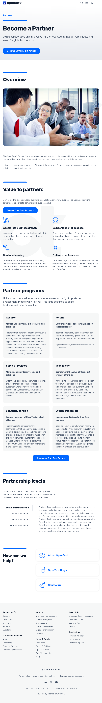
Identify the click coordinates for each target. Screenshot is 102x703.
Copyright (29, 688)
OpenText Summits (43, 653)
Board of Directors (10, 646)
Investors (7, 623)
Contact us (54, 585)
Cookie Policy (50, 676)
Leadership (7, 643)
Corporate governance (12, 650)
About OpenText (58, 555)
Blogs (38, 657)
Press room (40, 643)
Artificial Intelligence (44, 619)
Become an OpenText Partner (21, 51)
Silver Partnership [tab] (20, 519)
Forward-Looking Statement (71, 676)
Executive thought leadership (81, 616)
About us (6, 639)
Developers (8, 619)
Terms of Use (37, 676)
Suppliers (7, 630)
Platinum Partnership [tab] (17, 507)
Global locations (75, 639)
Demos (72, 626)
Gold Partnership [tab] (20, 513)
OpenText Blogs (57, 570)
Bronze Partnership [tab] (19, 525)
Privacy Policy (24, 676)
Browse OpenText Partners (20, 210)
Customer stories (76, 619)
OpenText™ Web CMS (56, 694)
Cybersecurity (42, 623)
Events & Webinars (43, 646)
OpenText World (42, 650)
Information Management (46, 616)
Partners (6, 626)
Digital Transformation (45, 630)
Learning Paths (75, 623)
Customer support (76, 643)
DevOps (39, 633)
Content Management (45, 626)
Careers (6, 616)
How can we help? (76, 636)
